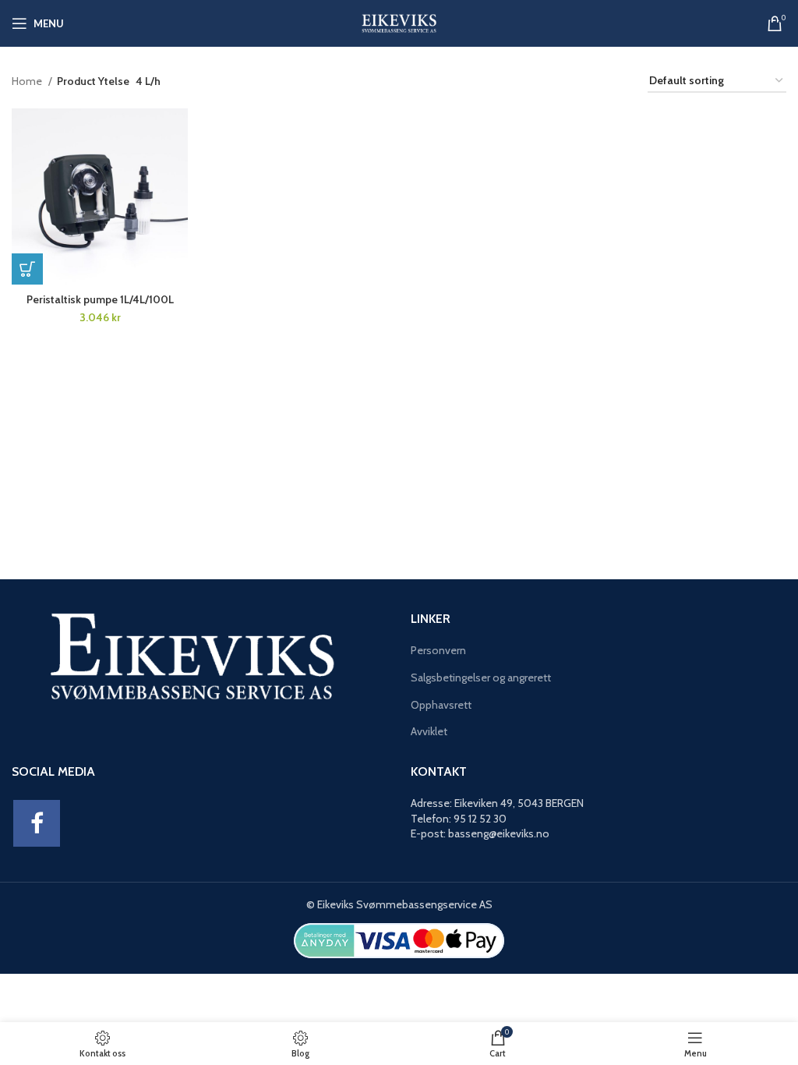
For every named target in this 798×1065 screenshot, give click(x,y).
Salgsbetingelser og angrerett (481, 677)
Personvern (438, 650)
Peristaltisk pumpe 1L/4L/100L (100, 299)
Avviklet (429, 731)
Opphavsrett (441, 705)
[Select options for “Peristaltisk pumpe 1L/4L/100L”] (27, 269)
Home (28, 81)
